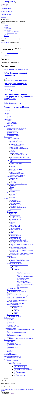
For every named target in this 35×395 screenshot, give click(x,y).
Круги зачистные (12, 131)
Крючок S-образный (16, 229)
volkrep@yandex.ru (10, 1)
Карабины (13, 213)
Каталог (6, 27)
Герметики (10, 341)
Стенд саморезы (18, 371)
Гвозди (9, 210)
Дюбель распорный (15, 237)
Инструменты (8, 137)
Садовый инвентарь (16, 169)
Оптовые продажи (12, 33)
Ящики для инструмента (17, 153)
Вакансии (3, 17)
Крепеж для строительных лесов (16, 297)
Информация (7, 30)
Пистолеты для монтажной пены (19, 157)
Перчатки (13, 185)
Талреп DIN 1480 (15, 226)
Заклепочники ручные (16, 147)
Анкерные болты (15, 206)
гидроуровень (14, 178)
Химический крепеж (13, 315)
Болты (15, 307)
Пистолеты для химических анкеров (20, 159)
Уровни (12, 181)
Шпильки (16, 310)
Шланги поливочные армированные (20, 162)
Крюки (16, 266)
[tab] (19, 55)
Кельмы (12, 197)
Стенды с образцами (19, 375)
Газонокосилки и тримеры (17, 175)
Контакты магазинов (6, 11)
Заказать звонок (5, 4)
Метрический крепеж (13, 304)
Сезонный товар (11, 170)
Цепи (11, 232)
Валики (12, 194)
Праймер (9, 353)
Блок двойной (14, 220)
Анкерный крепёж (15, 201)
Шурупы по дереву (22, 287)
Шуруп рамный (21, 279)
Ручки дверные (11, 322)
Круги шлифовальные (13, 135)
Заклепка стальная (15, 262)
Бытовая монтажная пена (14, 344)
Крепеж (6, 198)
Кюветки (12, 195)
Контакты (6, 36)
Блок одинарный (15, 216)
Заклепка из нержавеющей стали (19, 260)
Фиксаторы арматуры (13, 288)
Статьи (6, 34)
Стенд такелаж (18, 373)
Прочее (6, 359)
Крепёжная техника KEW (14, 294)
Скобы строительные (13, 326)
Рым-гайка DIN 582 (15, 219)
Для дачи (12, 166)
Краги (9, 120)
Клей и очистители (12, 347)
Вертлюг (12, 222)
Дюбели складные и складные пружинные (22, 244)
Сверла (9, 337)
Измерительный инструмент (15, 176)
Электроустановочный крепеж (15, 298)
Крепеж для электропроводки (18, 300)
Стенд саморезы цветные (21, 372)
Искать (3, 40)
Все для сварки (8, 119)
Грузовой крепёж (15, 215)
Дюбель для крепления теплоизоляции (21, 245)
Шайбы (16, 309)
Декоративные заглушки (17, 303)
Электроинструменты (13, 138)
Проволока (10, 319)
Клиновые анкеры (15, 209)
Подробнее (7, 78)
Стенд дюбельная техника (21, 366)
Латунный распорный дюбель (18, 248)
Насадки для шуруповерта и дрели (16, 332)
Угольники (13, 182)
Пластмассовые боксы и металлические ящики (20, 155)
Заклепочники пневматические (19, 148)
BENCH (12, 393)
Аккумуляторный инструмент (18, 140)
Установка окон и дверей (14, 357)
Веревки (6, 113)
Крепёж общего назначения (14, 263)
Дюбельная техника (12, 234)
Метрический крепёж (16, 306)
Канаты (9, 117)
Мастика (9, 351)
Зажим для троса (15, 225)
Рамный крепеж (14, 243)
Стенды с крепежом (15, 363)
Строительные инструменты (15, 141)
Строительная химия (9, 340)
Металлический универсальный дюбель (21, 253)
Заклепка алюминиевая (16, 259)
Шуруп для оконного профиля (25, 284)
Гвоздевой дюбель (15, 238)
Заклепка (9, 256)
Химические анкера (15, 316)
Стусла (12, 150)
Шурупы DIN (20, 285)
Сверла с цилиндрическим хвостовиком (21, 338)
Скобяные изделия (9, 318)
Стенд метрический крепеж (21, 368)
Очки (11, 188)
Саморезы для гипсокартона (25, 276)
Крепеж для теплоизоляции (18, 247)
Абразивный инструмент (17, 144)
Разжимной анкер (15, 203)
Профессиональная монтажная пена (17, 346)
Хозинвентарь (14, 165)
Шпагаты (9, 116)
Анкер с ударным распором (18, 207)
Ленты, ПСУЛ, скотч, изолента (12, 356)
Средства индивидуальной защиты (17, 184)
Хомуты (9, 293)
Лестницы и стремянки (10, 354)
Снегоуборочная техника (17, 173)
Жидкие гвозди (11, 343)
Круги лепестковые (12, 132)
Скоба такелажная (15, 228)
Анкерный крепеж (12, 200)
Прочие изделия (11, 362)
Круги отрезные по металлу (15, 129)
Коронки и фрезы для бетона (15, 335)
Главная (6, 25)
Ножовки (13, 142)
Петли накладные (12, 323)
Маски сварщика (12, 122)
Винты (16, 312)
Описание (7, 55)
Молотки (12, 151)
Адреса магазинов (6, 8)
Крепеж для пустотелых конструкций (17, 295)
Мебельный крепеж (12, 53)
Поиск (2, 38)
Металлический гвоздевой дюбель (20, 254)
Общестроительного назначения (19, 265)
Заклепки (13, 257)
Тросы (12, 231)
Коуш (11, 223)
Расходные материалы (10, 328)
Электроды (10, 125)
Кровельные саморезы (23, 278)
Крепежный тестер (12, 360)
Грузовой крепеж (12, 212)
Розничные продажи (13, 31)
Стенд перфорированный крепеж (23, 369)
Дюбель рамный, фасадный (18, 240)
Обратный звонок (6, 14)
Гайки (15, 313)
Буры (8, 334)
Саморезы (16, 269)
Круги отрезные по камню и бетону (17, 128)
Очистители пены (12, 348)
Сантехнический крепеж (14, 290)
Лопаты (12, 167)
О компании (7, 28)
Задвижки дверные (12, 321)
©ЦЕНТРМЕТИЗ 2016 (7, 389)
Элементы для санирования (18, 291)
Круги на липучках (12, 134)
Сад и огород (10, 160)
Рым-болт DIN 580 (15, 218)
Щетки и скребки (15, 172)
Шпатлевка (10, 350)
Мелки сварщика (12, 123)
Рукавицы (13, 191)
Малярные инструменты (14, 192)
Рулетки (12, 179)
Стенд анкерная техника (20, 365)
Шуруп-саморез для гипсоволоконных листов (24, 281)
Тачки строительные (16, 163)
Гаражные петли (11, 325)
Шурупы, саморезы (15, 268)
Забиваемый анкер (15, 204)
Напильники (17, 145)
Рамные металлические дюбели (19, 241)
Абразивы (6, 126)
